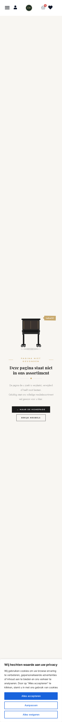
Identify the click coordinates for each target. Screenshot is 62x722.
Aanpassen (31, 705)
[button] (7, 7)
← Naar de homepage (31, 409)
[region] (31, 690)
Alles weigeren (31, 714)
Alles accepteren (31, 695)
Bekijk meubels (31, 417)
